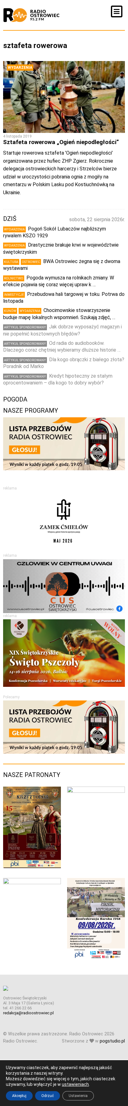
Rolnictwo (13, 278)
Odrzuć (47, 1096)
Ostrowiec (31, 262)
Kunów (10, 311)
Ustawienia (78, 1096)
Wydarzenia (20, 67)
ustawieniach (75, 1084)
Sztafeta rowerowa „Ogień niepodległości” (61, 142)
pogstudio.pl (112, 1041)
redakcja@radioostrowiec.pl (28, 1013)
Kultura (11, 262)
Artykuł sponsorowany (25, 327)
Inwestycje (14, 295)
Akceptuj (19, 1096)
